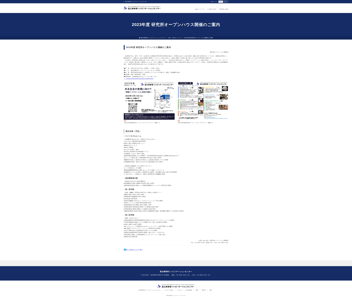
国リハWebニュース (174, 37)
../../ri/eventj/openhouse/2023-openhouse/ (138, 78)
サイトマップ (201, 9)
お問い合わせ (212, 9)
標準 (220, 1)
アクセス (179, 290)
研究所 (204, 290)
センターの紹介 (169, 290)
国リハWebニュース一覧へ (134, 249)
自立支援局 (189, 290)
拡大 (225, 1)
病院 (197, 290)
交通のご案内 (224, 9)
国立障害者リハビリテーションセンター (136, 1)
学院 (210, 290)
